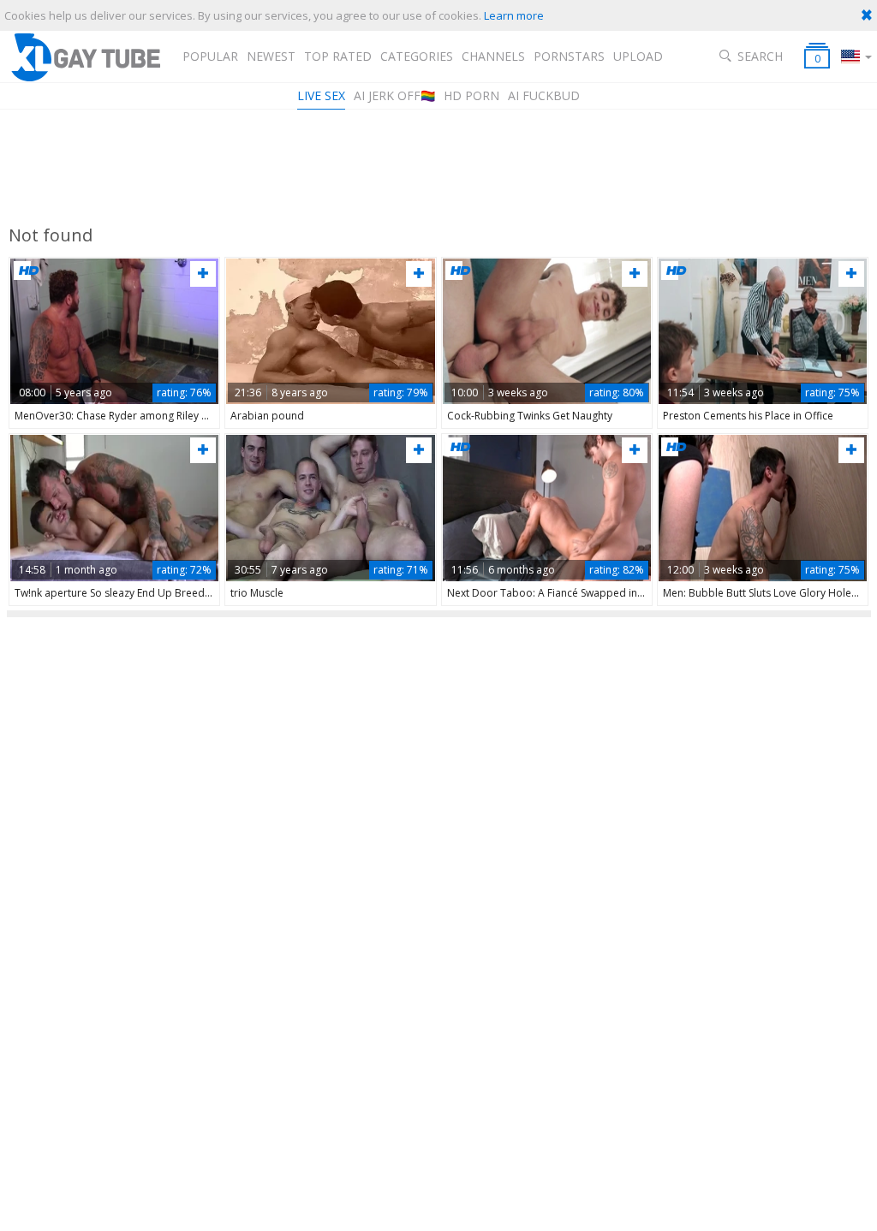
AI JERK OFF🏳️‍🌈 (394, 95)
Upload (638, 56)
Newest (271, 56)
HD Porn (471, 95)
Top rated (338, 56)
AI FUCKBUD (544, 95)
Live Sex (321, 95)
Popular (210, 56)
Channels (493, 56)
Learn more (514, 15)
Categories (416, 56)
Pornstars (569, 56)
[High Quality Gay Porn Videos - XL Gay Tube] (85, 57)
